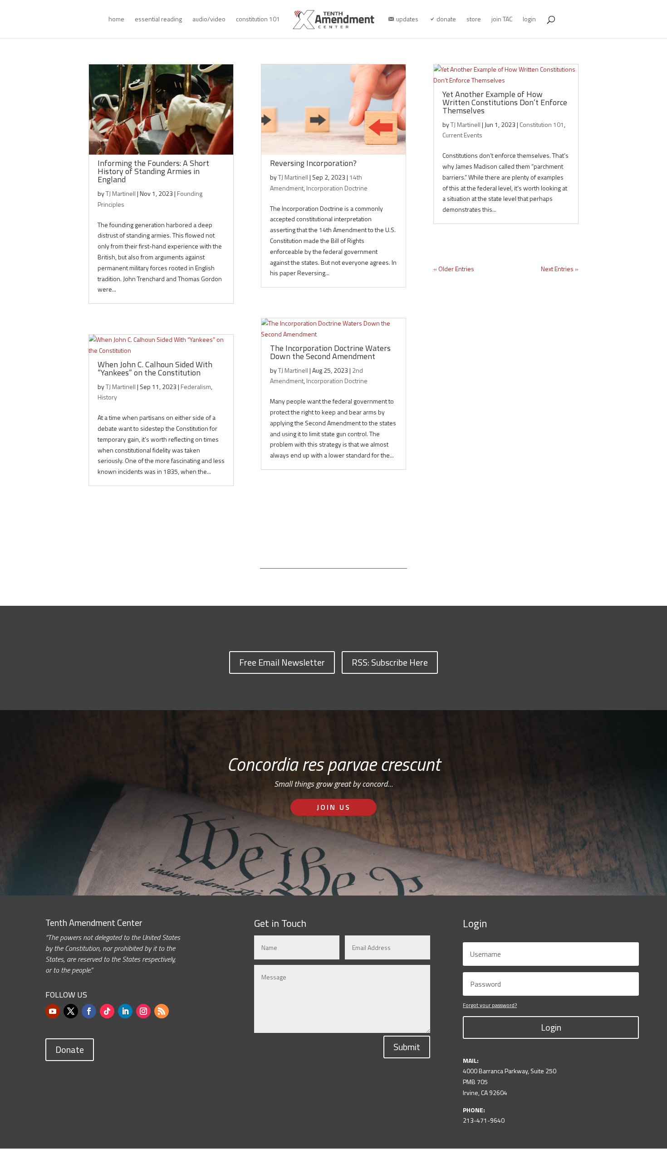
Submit (406, 1047)
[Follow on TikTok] (107, 1011)
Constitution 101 (542, 124)
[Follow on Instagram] (143, 1011)
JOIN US (334, 807)
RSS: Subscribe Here (390, 662)
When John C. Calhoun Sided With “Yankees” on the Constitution (155, 368)
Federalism (196, 386)
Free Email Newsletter (282, 662)
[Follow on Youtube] (52, 1011)
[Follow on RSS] (161, 1011)
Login (551, 1027)
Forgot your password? (490, 1005)
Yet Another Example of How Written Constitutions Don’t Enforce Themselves (504, 102)
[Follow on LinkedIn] (125, 1011)
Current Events (462, 135)
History (107, 397)
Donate (69, 1049)
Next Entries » (560, 268)
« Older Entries (453, 268)
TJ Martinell (121, 193)
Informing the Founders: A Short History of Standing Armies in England (153, 171)
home (116, 20)
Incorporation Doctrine (337, 188)
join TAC (501, 20)
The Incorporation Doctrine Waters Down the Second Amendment (330, 352)
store (473, 20)
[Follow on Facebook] (89, 1011)
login (529, 20)
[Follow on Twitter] (71, 1011)
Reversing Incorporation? (313, 163)
